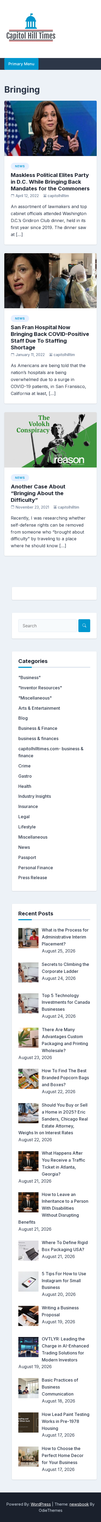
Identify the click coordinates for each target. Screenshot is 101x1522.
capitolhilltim (58, 196)
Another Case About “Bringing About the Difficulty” (38, 493)
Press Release (32, 877)
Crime (24, 766)
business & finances (38, 738)
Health (24, 786)
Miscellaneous (32, 837)
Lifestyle (27, 826)
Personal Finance (35, 867)
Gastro (25, 776)
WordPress (41, 1504)
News (20, 166)
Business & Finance (37, 728)
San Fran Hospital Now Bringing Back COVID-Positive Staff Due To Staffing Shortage (50, 337)
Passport (27, 857)
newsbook (79, 1504)
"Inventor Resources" (40, 687)
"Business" (29, 677)
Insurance (28, 806)
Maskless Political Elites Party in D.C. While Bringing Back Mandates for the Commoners (50, 182)
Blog (23, 718)
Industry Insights (34, 796)
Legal (24, 816)
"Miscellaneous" (35, 698)
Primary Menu (21, 63)
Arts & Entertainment (39, 708)
